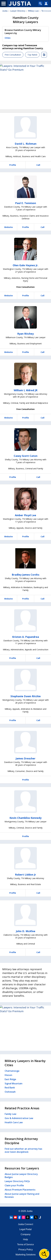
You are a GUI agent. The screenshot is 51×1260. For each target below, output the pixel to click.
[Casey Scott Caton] (25, 439)
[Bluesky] (31, 1217)
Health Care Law (14, 1122)
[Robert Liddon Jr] (25, 858)
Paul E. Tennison (25, 203)
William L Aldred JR (25, 390)
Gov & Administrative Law (19, 1118)
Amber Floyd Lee (25, 515)
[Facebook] (19, 1217)
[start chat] (44, 1254)
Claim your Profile (14, 1185)
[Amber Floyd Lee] (25, 499)
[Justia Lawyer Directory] (40, 1217)
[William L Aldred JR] (25, 374)
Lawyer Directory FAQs (17, 1181)
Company (25, 1234)
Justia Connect (25, 1224)
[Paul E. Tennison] (25, 187)
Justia (5, 11)
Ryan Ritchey (25, 333)
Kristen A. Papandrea (25, 636)
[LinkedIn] (11, 1217)
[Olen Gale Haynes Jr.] (25, 249)
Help (25, 1239)
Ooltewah (10, 1091)
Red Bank (10, 1087)
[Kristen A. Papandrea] (25, 620)
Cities (7, 38)
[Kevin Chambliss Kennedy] (25, 801)
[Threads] (27, 1217)
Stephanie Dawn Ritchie (25, 696)
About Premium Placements (20, 1189)
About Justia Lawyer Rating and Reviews (22, 1195)
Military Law (33, 11)
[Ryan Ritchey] (25, 317)
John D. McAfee (25, 931)
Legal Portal (25, 1229)
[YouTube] (15, 1217)
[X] (36, 1217)
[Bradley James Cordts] (25, 558)
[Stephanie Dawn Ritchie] (25, 680)
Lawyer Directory (17, 11)
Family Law (10, 1114)
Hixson (8, 1075)
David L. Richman (25, 143)
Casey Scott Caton (25, 455)
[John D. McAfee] (25, 915)
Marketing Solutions (26, 1254)
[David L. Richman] (25, 127)
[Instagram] (23, 1217)
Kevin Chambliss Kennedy (25, 817)
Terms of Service (25, 1244)
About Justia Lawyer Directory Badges (21, 1176)
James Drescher (25, 758)
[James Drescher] (25, 742)
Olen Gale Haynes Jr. (25, 265)
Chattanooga (12, 1070)
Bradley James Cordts (25, 574)
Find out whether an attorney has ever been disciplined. (23, 1150)
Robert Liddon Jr (25, 874)
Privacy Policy (25, 1249)
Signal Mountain (13, 1083)
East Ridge (10, 1079)
